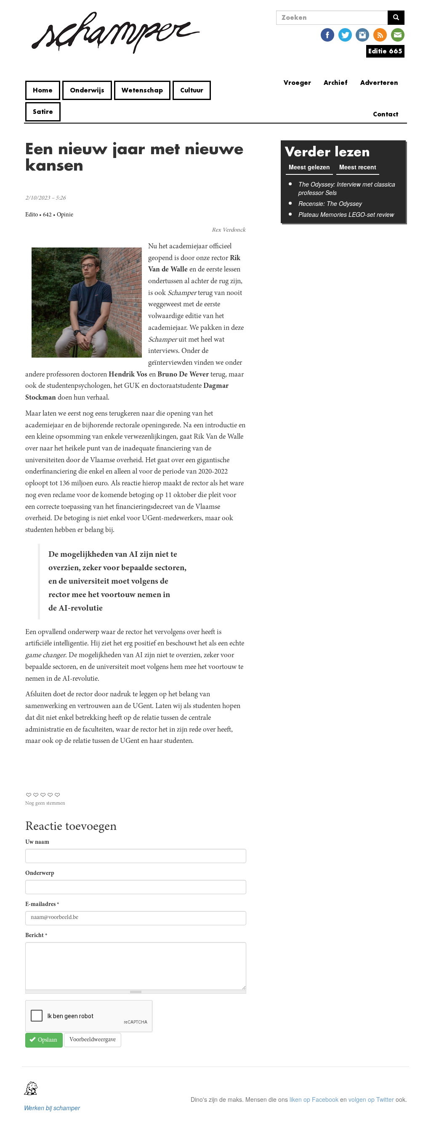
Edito (31, 215)
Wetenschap (142, 90)
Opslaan (47, 1040)
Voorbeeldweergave (92, 1040)
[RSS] (380, 34)
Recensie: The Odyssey (330, 203)
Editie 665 (385, 51)
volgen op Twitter (371, 1099)
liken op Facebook (314, 1099)
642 (47, 215)
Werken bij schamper (52, 1107)
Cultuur (191, 90)
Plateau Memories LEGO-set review (346, 214)
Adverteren (379, 83)
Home (43, 90)
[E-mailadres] (397, 34)
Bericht (36, 936)
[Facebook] (327, 34)
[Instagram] (362, 34)
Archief (336, 83)
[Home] (115, 33)
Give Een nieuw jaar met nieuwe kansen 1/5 (28, 795)
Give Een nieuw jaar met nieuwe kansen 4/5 (50, 795)
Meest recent (359, 167)
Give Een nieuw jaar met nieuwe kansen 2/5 (36, 795)
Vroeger (297, 83)
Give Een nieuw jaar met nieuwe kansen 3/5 (43, 795)
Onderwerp (39, 874)
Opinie (65, 215)
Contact (385, 114)
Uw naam (37, 842)
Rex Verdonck (228, 230)
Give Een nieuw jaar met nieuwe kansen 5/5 (57, 795)
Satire (43, 112)
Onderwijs (87, 90)
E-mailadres (42, 905)
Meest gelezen (309, 167)
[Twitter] (345, 34)
